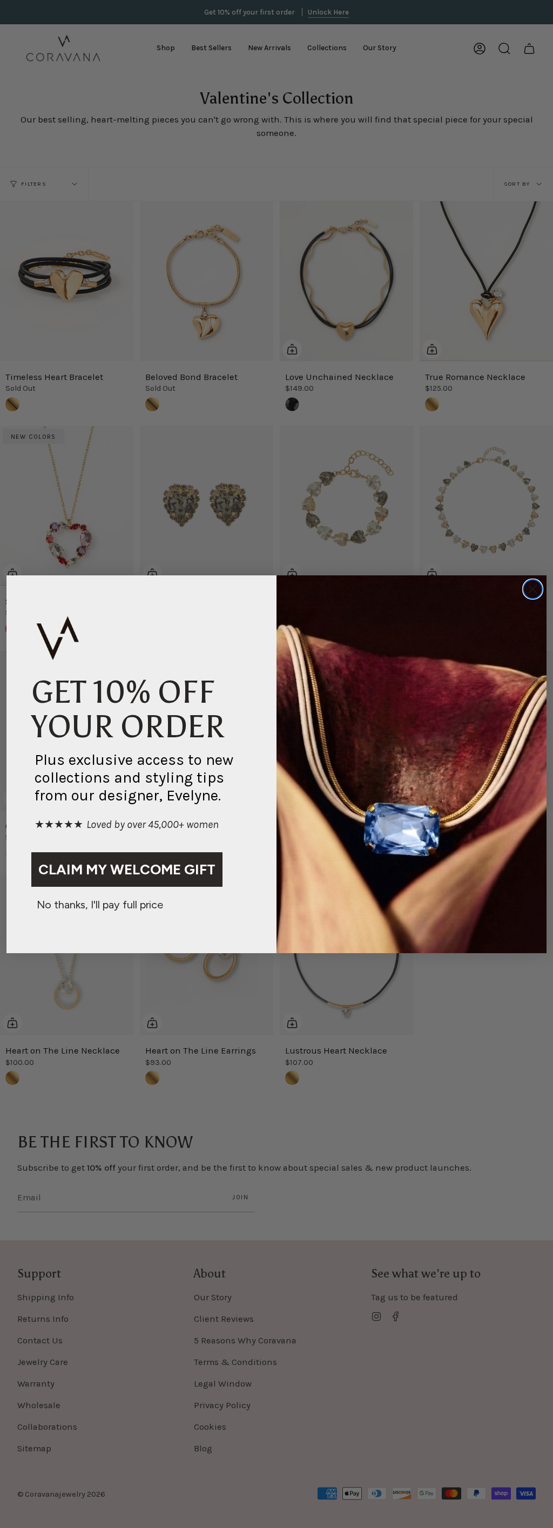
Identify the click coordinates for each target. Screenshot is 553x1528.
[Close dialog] (532, 589)
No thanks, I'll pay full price (100, 904)
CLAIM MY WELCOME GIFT (126, 869)
